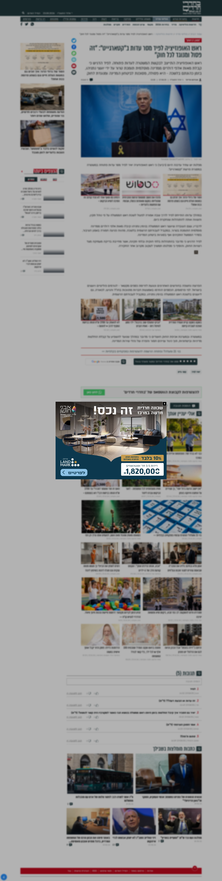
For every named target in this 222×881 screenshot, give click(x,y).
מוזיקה (127, 19)
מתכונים (54, 19)
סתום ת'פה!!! (187, 777)
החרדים (126, 24)
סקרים (117, 24)
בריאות (115, 19)
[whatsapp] (73, 85)
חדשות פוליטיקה (187, 24)
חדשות (195, 19)
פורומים (27, 19)
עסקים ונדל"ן (69, 19)
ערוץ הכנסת (139, 24)
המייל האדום (33, 13)
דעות (104, 19)
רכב (95, 19)
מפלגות (107, 24)
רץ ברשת (40, 19)
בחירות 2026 (162, 24)
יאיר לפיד (196, 403)
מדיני (174, 24)
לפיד (193, 730)
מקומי (150, 24)
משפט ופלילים (143, 19)
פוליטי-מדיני (161, 19)
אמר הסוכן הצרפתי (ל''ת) (180, 765)
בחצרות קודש (180, 19)
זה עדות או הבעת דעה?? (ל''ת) (177, 741)
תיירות (84, 19)
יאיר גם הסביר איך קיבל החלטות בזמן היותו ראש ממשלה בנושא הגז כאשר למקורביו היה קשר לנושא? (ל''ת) (133, 753)
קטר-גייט (182, 403)
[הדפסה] (73, 91)
